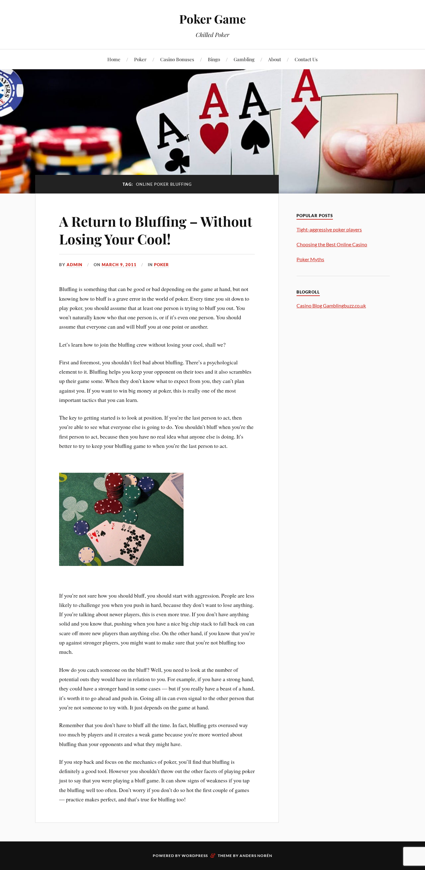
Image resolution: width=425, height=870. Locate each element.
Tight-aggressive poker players (329, 229)
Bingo (214, 59)
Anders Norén (256, 855)
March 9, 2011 (119, 264)
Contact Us (306, 59)
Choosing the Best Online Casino (332, 244)
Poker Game (212, 19)
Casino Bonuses (177, 59)
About (274, 59)
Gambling (244, 59)
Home (113, 59)
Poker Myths (310, 259)
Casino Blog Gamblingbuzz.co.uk (331, 305)
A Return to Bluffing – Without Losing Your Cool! (155, 230)
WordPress (195, 855)
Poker (140, 59)
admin (74, 264)
